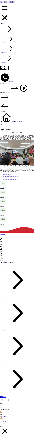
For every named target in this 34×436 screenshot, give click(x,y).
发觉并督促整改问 (3, 196)
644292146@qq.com (3, 416)
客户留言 (3, 397)
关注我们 (3, 235)
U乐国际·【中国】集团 (14, 121)
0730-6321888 (11, 81)
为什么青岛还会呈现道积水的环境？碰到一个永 (10, 176)
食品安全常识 (2, 111)
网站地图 (11, 424)
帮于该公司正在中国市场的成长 (8, 174)
